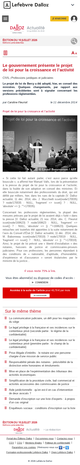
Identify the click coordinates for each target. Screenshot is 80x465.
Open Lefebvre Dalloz (62, 452)
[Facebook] (60, 447)
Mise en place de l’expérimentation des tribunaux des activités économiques (40, 373)
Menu (5, 18)
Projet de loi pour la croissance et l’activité (29, 111)
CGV (11, 443)
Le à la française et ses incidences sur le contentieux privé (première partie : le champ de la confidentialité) (42, 344)
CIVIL (6, 77)
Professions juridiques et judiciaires (32, 77)
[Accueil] (30, 29)
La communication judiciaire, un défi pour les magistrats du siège (42, 320)
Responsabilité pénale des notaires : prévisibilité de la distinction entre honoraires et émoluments (41, 364)
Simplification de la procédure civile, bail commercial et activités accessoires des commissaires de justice (41, 382)
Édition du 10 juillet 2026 (20, 40)
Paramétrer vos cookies (24, 447)
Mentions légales (33, 443)
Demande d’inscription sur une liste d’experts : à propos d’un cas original (42, 400)
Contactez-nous (65, 438)
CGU (19, 443)
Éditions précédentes (13, 43)
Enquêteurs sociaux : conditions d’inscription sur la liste (42, 408)
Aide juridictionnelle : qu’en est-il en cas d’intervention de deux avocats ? (41, 391)
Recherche (74, 41)
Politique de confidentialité (57, 443)
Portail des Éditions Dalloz (19, 438)
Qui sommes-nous (44, 438)
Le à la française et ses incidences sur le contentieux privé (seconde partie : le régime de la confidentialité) (42, 331)
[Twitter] (67, 447)
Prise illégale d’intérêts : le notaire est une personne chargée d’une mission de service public (40, 354)
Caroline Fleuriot (17, 102)
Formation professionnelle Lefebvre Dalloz (27, 452)
